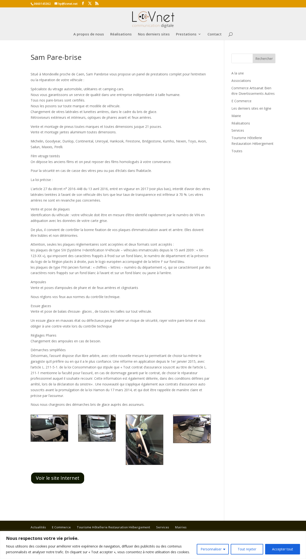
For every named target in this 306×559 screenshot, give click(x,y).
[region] (153, 545)
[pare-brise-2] (191, 442)
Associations (241, 80)
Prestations (186, 34)
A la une (237, 73)
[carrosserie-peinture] (49, 441)
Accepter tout (282, 549)
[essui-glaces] (96, 441)
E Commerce (241, 101)
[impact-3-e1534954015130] (144, 464)
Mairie (236, 115)
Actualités (38, 527)
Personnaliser (211, 549)
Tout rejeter (247, 549)
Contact (215, 34)
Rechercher (264, 58)
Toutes (236, 151)
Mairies (180, 527)
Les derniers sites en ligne (251, 108)
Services (237, 130)
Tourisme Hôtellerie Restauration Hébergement (113, 527)
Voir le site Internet (57, 478)
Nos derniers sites (154, 34)
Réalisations (121, 34)
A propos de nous (88, 34)
